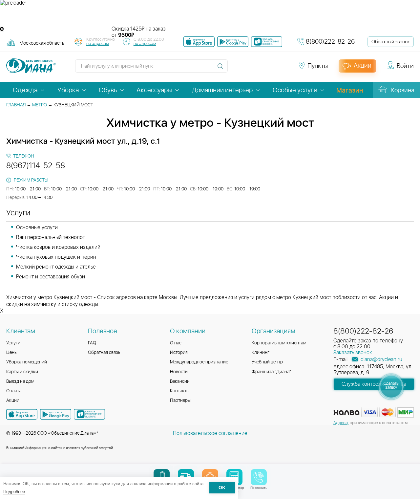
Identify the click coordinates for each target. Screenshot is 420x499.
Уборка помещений (26, 362)
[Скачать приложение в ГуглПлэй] (232, 41)
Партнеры (180, 400)
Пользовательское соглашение (210, 433)
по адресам (97, 44)
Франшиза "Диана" (271, 372)
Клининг (260, 352)
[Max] (283, 69)
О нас (175, 343)
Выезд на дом (20, 381)
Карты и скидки (22, 372)
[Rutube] (260, 69)
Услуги (13, 343)
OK (222, 488)
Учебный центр (267, 362)
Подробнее (14, 491)
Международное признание (199, 362)
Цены (11, 352)
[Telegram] (272, 69)
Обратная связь (104, 352)
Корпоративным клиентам (279, 343)
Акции (12, 400)
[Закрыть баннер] (2, 29)
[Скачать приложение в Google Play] (55, 414)
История (179, 352)
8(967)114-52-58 (35, 166)
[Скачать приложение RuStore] (266, 41)
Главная (16, 105)
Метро (39, 105)
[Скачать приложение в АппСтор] (199, 41)
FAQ (92, 343)
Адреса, (341, 423)
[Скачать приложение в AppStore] (21, 414)
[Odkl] (248, 69)
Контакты (179, 391)
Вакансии (180, 381)
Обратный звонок (390, 41)
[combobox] (41, 43)
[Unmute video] (210, 16)
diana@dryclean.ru (380, 359)
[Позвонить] (259, 477)
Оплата (13, 391)
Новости (179, 372)
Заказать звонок (352, 352)
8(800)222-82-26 (330, 42)
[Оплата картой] (346, 413)
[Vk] (236, 69)
